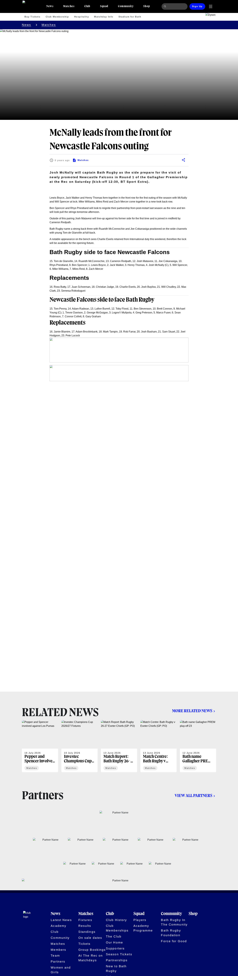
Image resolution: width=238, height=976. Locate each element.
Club (55, 931)
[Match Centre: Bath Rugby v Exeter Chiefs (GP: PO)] (158, 746)
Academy (58, 925)
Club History (116, 920)
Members (58, 949)
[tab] (50, 6)
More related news (192, 711)
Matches (49, 25)
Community (60, 937)
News (26, 25)
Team (55, 955)
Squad (138, 914)
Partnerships (117, 960)
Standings (87, 931)
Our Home (114, 942)
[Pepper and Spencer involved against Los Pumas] (40, 746)
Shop (193, 914)
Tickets (84, 943)
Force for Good (174, 941)
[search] (165, 6)
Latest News (61, 920)
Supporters (115, 948)
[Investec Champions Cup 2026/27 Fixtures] (79, 746)
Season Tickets (119, 954)
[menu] (210, 6)
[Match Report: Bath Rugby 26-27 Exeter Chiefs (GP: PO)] (119, 746)
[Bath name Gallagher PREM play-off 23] (198, 746)
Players (139, 920)
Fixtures (85, 920)
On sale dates (90, 937)
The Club (113, 936)
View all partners (193, 796)
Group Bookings (92, 949)
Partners (58, 961)
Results (84, 925)
